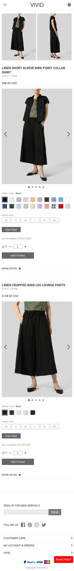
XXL (54, 220)
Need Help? (63, 559)
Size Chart (11, 229)
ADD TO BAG (18, 255)
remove (10, 246)
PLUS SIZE (25, 238)
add (25, 246)
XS (6, 220)
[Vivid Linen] (37, 6)
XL (45, 220)
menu (5, 5)
